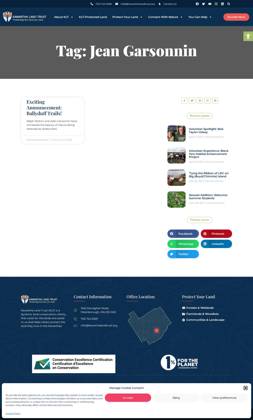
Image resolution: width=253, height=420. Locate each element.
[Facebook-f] (184, 100)
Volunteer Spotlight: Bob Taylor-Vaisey (206, 130)
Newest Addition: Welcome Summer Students (208, 196)
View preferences (224, 397)
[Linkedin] (222, 3)
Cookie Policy (13, 413)
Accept (128, 397)
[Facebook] (197, 3)
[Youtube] (209, 3)
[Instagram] (216, 3)
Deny (176, 397)
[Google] (200, 100)
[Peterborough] (156, 330)
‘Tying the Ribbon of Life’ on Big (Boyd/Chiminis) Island (209, 174)
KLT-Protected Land (93, 17)
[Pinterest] (215, 100)
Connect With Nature (163, 17)
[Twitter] (203, 3)
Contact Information (92, 296)
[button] (248, 36)
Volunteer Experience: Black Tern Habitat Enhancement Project (209, 154)
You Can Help (197, 17)
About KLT (61, 17)
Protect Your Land (125, 17)
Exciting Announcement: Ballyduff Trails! (44, 107)
